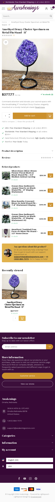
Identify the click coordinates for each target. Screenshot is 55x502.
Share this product (25, 122)
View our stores (27, 384)
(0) (14, 35)
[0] (51, 8)
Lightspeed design (21, 497)
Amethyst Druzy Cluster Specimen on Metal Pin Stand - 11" (14, 304)
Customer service (27, 376)
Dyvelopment (36, 497)
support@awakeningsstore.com (28, 257)
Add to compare (8, 122)
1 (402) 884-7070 (14, 421)
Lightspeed (44, 494)
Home (4, 22)
